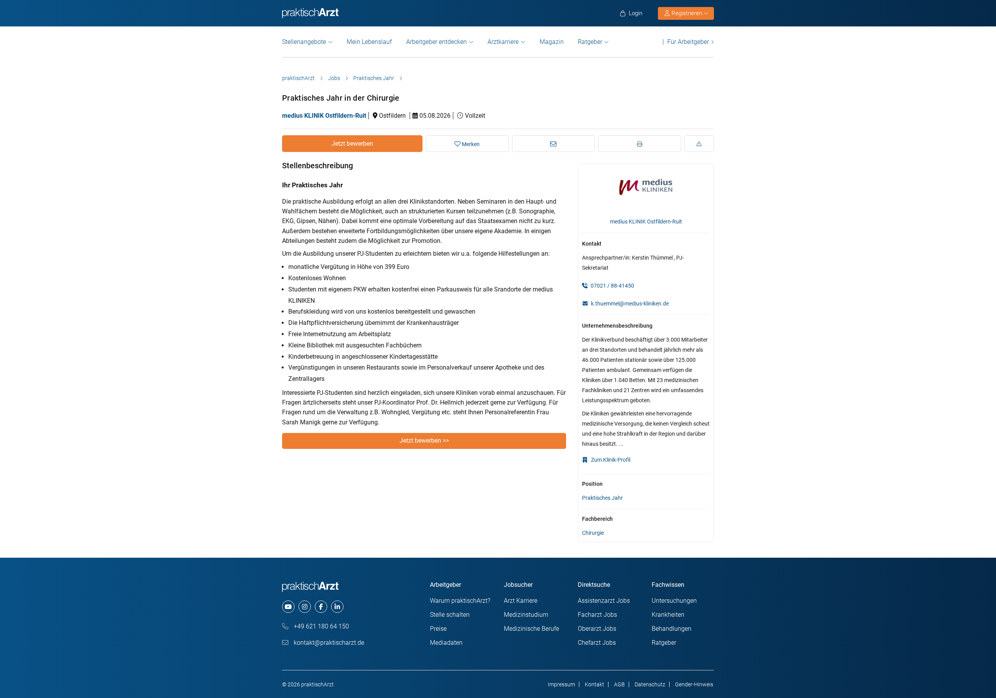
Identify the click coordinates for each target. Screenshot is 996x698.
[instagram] (304, 606)
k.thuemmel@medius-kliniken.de (630, 303)
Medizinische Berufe (531, 628)
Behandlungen (671, 628)
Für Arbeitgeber (688, 41)
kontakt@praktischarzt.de (328, 642)
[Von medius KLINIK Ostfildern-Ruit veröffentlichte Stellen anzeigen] (646, 191)
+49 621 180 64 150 (320, 626)
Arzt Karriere (520, 600)
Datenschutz (650, 684)
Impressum (561, 684)
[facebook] (321, 606)
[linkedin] (337, 606)
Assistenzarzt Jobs (604, 600)
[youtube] (288, 606)
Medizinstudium (526, 614)
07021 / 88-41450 (611, 286)
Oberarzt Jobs (597, 628)
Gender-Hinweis (694, 684)
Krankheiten (668, 614)
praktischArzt (298, 78)
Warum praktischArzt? (460, 600)
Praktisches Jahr (373, 78)
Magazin (552, 41)
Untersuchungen (674, 600)
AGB (619, 684)
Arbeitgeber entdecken (436, 41)
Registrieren (687, 13)
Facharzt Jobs (597, 614)
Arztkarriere (503, 41)
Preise (438, 628)
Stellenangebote (304, 41)
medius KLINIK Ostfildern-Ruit (324, 115)
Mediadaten (446, 642)
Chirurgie (593, 533)
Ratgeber (590, 41)
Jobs (334, 78)
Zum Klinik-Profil (610, 460)
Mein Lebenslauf (369, 41)
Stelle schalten (450, 614)
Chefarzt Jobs (597, 642)
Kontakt (594, 684)
